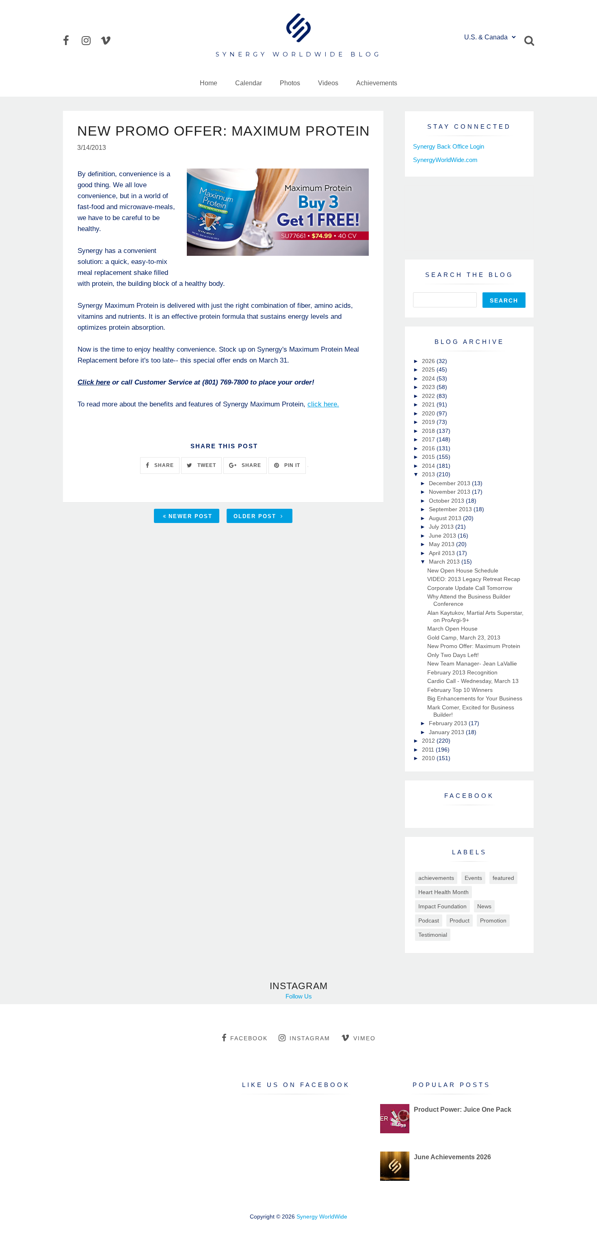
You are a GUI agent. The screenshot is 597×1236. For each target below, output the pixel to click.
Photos (290, 83)
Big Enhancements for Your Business (474, 698)
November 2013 (450, 491)
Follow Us (299, 996)
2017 (429, 439)
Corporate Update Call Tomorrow (469, 588)
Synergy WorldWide (321, 1216)
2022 (429, 396)
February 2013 (449, 723)
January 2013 (447, 732)
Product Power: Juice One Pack (462, 1109)
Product (459, 920)
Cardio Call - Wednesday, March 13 (473, 681)
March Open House (452, 628)
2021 (429, 404)
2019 (429, 422)
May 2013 (442, 544)
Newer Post (190, 516)
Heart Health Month (443, 892)
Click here (94, 382)
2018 (429, 431)
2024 (429, 378)
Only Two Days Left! (453, 655)
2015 (429, 457)
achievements (436, 878)
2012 (429, 740)
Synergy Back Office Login (448, 146)
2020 (429, 413)
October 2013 (447, 500)
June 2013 (443, 535)
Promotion (493, 920)
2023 (429, 387)
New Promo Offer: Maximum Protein (473, 646)
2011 (429, 749)
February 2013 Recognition (462, 672)
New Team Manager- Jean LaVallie (472, 663)
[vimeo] (108, 40)
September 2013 (451, 509)
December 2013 (450, 483)
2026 (429, 361)
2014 (429, 465)
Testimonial (432, 934)
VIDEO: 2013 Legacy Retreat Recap (473, 579)
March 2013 (445, 561)
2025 (429, 369)
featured (503, 878)
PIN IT (291, 465)
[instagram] (90, 40)
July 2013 (442, 526)
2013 (429, 474)
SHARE (163, 465)
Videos (328, 83)
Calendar (248, 83)
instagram (310, 1038)
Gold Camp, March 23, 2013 (463, 637)
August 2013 (446, 518)
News (484, 906)
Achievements (376, 83)
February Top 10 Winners (460, 690)
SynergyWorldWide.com (445, 159)
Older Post (256, 516)
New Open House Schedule (462, 570)
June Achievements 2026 (452, 1157)
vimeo (364, 1038)
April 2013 (442, 553)
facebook (249, 1038)
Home (208, 83)
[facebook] (71, 40)
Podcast (428, 920)
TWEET (206, 465)
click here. (323, 404)
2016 (429, 448)
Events (473, 878)
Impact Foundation (442, 906)
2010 (429, 758)
